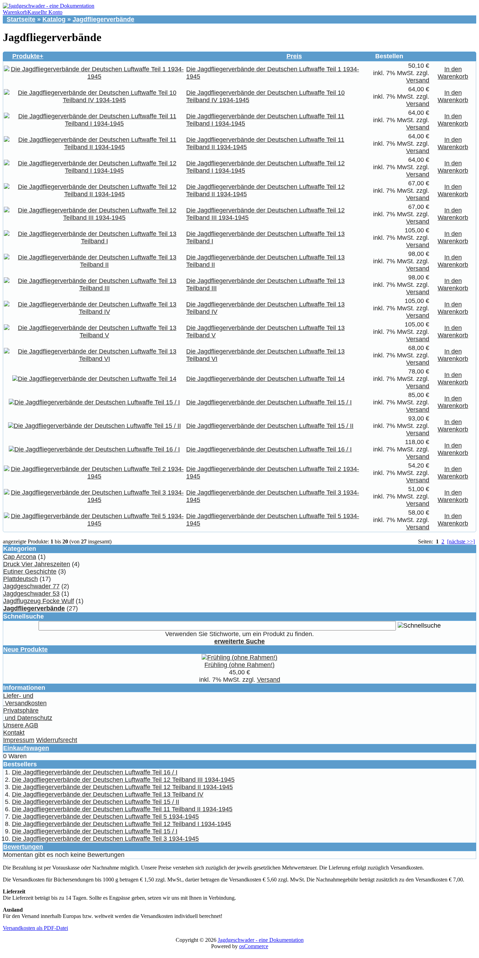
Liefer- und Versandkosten (25, 699)
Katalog (54, 19)
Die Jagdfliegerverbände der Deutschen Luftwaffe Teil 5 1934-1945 (105, 816)
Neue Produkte (25, 649)
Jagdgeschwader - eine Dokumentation (261, 940)
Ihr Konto (51, 12)
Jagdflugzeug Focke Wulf (38, 600)
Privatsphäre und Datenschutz (27, 714)
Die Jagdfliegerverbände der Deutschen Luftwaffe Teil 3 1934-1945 (105, 838)
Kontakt (14, 732)
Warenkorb (15, 12)
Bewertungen (23, 846)
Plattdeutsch (20, 578)
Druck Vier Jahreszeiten (36, 564)
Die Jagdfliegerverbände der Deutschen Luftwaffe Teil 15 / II (269, 425)
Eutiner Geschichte (29, 571)
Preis (294, 56)
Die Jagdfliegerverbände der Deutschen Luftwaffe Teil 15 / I (269, 402)
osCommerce (253, 946)
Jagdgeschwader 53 (31, 593)
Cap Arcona (19, 556)
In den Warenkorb (453, 73)
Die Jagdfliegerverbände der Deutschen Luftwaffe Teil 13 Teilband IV (107, 794)
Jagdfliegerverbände (103, 19)
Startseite (21, 19)
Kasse (34, 12)
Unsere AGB (20, 725)
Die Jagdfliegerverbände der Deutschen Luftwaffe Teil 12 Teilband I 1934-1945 (121, 823)
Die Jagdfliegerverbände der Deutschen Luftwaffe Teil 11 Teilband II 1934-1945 (122, 809)
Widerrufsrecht (56, 740)
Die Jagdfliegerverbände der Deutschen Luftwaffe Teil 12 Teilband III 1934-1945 (123, 779)
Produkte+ (27, 56)
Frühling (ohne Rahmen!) (239, 664)
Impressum (18, 740)
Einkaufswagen (26, 748)
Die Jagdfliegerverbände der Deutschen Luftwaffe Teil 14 (265, 378)
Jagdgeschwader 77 (31, 586)
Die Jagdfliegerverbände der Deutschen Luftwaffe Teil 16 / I (269, 449)
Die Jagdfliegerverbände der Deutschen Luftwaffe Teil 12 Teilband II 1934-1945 (122, 787)
